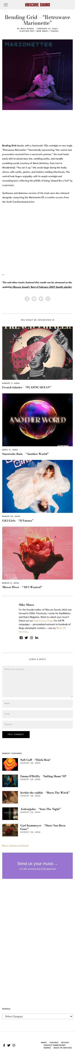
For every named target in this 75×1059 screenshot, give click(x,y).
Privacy (65, 1042)
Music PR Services (63, 1048)
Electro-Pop (27, 31)
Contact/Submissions (54, 1045)
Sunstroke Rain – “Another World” (25, 454)
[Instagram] (31, 638)
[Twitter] (41, 298)
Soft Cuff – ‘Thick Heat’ (35, 760)
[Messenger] (34, 298)
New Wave (42, 31)
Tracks (55, 31)
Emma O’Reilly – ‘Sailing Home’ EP (43, 776)
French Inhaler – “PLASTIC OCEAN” (26, 387)
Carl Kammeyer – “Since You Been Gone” (42, 827)
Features (54, 1042)
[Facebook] (27, 298)
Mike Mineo (27, 29)
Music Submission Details (15, 846)
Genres (47, 1048)
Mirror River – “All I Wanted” (22, 587)
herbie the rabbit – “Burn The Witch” (45, 793)
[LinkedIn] (36, 638)
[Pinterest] (48, 298)
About (44, 1042)
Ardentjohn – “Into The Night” (40, 809)
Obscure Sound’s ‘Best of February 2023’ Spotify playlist (41, 287)
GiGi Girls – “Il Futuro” (17, 521)
